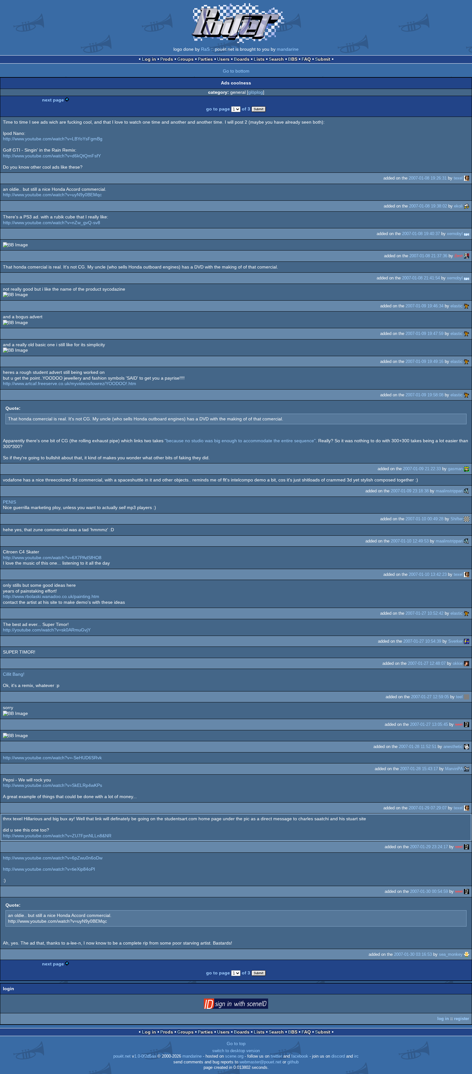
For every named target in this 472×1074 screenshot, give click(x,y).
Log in (149, 59)
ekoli (458, 206)
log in (443, 1018)
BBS (292, 59)
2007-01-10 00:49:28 (424, 518)
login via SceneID (246, 1005)
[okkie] (466, 663)
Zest (458, 255)
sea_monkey (451, 954)
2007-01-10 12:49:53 (410, 541)
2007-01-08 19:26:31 (428, 178)
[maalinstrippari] (466, 491)
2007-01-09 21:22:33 (422, 468)
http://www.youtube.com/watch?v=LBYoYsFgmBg (52, 138)
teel (459, 696)
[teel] (466, 696)
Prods (166, 59)
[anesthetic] (466, 746)
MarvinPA (454, 768)
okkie (458, 663)
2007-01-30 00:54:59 (429, 891)
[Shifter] (466, 518)
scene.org (234, 1056)
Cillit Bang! (13, 674)
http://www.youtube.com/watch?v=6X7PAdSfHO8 (52, 557)
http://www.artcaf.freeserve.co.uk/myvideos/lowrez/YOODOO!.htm (69, 383)
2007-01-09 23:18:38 (410, 491)
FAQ (306, 59)
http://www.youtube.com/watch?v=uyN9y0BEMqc (52, 194)
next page (53, 99)
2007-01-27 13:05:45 (429, 724)
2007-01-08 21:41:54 (421, 278)
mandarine (288, 49)
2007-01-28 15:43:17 (419, 768)
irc (356, 1056)
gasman (455, 468)
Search (276, 59)
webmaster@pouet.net (260, 1062)
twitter (276, 1056)
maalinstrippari (449, 491)
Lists (259, 59)
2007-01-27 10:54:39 (422, 641)
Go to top (236, 1043)
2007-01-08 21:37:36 (428, 255)
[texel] (466, 178)
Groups (185, 59)
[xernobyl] (466, 233)
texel (458, 178)
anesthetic (453, 746)
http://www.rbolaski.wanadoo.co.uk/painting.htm (51, 596)
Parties (205, 59)
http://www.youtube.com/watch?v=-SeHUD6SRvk (52, 757)
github (293, 1062)
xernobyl (455, 233)
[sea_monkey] (466, 954)
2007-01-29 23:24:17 (429, 846)
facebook (299, 1056)
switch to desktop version (236, 1051)
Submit (322, 59)
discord (338, 1056)
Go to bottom (236, 71)
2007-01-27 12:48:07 (427, 663)
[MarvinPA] (466, 768)
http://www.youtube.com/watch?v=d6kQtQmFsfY (52, 155)
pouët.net (122, 1056)
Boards (241, 59)
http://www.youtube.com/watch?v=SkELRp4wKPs (52, 785)
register (461, 1018)
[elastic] (466, 306)
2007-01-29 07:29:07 (428, 808)
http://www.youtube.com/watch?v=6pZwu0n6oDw (52, 857)
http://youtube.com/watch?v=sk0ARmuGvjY (47, 629)
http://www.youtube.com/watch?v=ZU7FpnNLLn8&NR (57, 835)
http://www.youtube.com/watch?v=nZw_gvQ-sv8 (51, 222)
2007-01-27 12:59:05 (430, 696)
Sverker (455, 641)
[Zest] (466, 255)
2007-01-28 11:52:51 (417, 746)
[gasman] (466, 468)
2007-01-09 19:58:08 (424, 394)
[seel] (466, 724)
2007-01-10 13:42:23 (428, 574)
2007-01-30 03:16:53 (413, 954)
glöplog (255, 92)
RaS (205, 49)
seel (459, 724)
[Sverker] (466, 641)
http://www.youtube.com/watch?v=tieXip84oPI (49, 869)
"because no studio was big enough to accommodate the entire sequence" (240, 440)
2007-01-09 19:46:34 (424, 306)
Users (223, 59)
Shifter (456, 518)
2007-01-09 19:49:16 (424, 361)
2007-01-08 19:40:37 (421, 233)
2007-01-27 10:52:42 (424, 613)
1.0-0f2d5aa (145, 1056)
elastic (456, 306)
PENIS (9, 502)
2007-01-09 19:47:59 (424, 333)
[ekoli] (466, 206)
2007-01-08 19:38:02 (428, 206)
